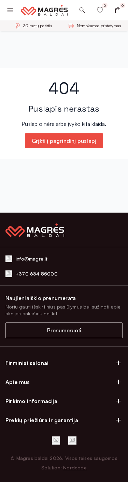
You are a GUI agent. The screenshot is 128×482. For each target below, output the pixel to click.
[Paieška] (82, 10)
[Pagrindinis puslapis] (42, 10)
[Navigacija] (10, 10)
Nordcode (75, 467)
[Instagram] (72, 440)
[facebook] (56, 440)
